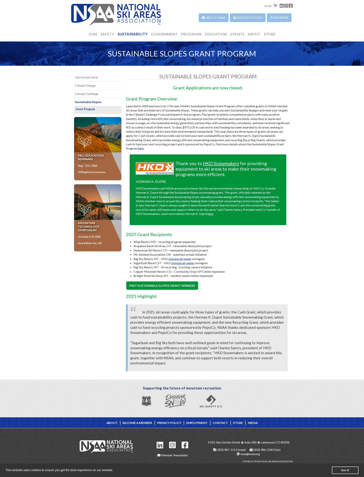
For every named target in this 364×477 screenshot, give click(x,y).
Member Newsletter (174, 455)
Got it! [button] (345, 470)
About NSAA (215, 17)
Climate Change (85, 85)
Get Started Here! (86, 77)
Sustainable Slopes (88, 102)
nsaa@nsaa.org (250, 454)
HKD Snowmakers (221, 163)
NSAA (116, 15)
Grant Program (85, 109)
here (141, 148)
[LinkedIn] (160, 444)
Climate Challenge (87, 94)
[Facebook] (185, 444)
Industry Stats (249, 17)
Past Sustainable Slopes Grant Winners (162, 285)
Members (280, 17)
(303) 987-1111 (226, 449)
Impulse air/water (180, 259)
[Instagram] (172, 444)
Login (267, 6)
